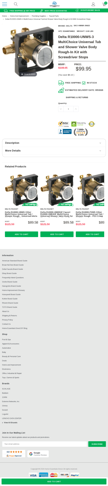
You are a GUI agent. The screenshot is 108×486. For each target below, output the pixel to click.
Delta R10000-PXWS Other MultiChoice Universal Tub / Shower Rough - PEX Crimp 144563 (89, 215)
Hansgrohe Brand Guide (11, 286)
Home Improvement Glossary (13, 290)
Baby (4, 352)
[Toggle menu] (4, 4)
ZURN (4, 397)
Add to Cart (21, 234)
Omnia (4, 406)
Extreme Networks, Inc (10, 402)
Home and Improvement (11, 365)
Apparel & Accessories (10, 344)
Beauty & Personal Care (11, 356)
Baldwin (5, 393)
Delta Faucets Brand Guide (12, 269)
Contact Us (6, 324)
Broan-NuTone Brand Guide (13, 265)
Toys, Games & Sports (10, 378)
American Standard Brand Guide (14, 261)
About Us (5, 311)
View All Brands (10, 423)
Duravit (5, 410)
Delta (69, 26)
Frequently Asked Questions (13, 278)
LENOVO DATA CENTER (11, 418)
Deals (4, 361)
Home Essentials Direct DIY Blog (14, 328)
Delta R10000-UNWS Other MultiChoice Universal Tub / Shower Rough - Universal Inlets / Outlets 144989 (21, 215)
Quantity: (62, 103)
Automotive (6, 348)
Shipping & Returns (77, 97)
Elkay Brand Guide (9, 273)
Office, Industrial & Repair (12, 373)
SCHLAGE (6, 389)
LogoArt (5, 414)
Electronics (6, 369)
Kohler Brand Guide (9, 299)
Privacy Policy (7, 320)
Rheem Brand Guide (10, 303)
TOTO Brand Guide (9, 307)
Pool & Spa (6, 340)
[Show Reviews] (100, 143)
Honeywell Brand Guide (11, 295)
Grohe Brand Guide (9, 282)
